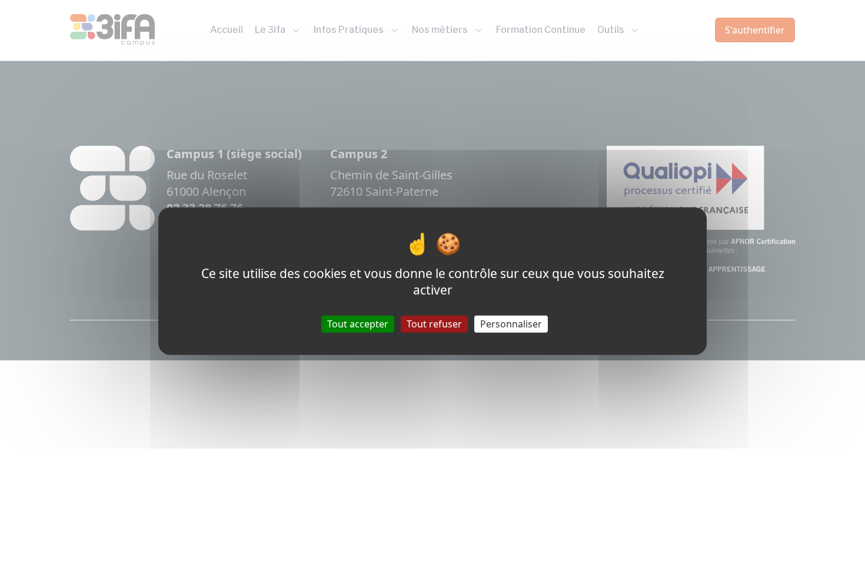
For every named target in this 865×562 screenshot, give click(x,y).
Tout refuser (434, 323)
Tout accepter (357, 323)
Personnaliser (511, 323)
